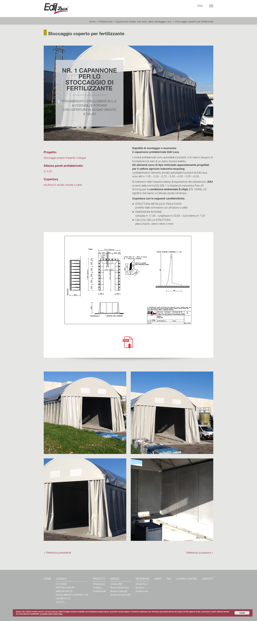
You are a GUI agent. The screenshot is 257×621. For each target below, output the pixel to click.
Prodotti (99, 579)
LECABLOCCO (63, 599)
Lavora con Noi (186, 579)
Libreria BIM (116, 584)
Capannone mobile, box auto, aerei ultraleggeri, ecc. (143, 22)
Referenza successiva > (199, 553)
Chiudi (242, 612)
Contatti (207, 579)
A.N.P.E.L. (60, 602)
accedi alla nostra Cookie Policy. (51, 614)
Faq (168, 579)
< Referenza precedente (57, 553)
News (158, 579)
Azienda (61, 579)
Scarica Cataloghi (118, 591)
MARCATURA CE (64, 591)
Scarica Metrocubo (119, 588)
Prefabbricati (105, 22)
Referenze (142, 579)
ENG (200, 6)
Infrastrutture (99, 584)
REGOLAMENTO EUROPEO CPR (72, 595)
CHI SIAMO (61, 584)
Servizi (114, 579)
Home (92, 22)
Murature (97, 588)
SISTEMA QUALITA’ (65, 588)
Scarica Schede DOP (120, 595)
